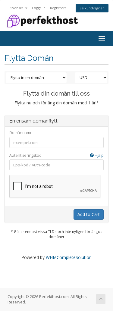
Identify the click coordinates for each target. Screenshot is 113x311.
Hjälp (99, 155)
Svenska (17, 7)
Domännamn (21, 132)
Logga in (39, 7)
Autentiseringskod (56, 155)
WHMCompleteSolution (69, 257)
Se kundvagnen (92, 8)
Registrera (58, 7)
